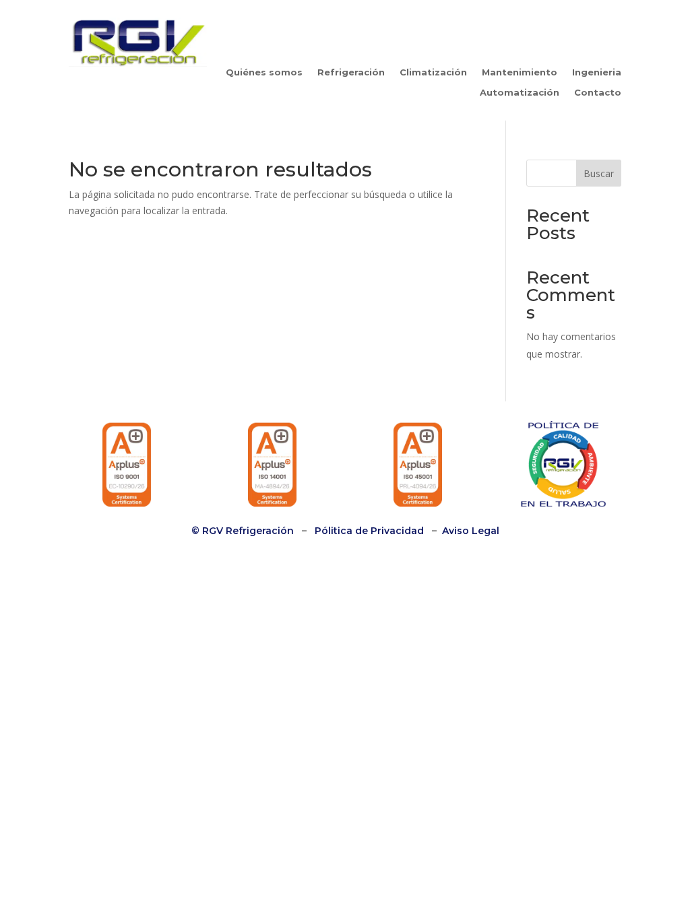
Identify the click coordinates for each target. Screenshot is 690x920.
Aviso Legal (470, 531)
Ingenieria (596, 72)
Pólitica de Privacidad (369, 531)
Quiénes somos (264, 72)
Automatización (519, 93)
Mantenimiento (519, 72)
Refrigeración (351, 72)
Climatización (433, 72)
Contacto (597, 93)
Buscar (599, 173)
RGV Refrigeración (246, 531)
